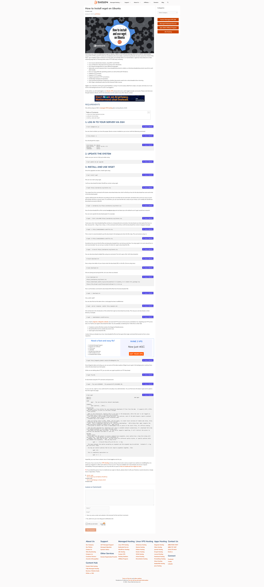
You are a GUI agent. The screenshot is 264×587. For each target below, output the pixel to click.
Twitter (170, 561)
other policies (138, 578)
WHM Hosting (140, 554)
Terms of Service (127, 578)
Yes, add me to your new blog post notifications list (99, 518)
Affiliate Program (123, 559)
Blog (163, 2)
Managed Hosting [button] (115, 2)
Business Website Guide (92, 571)
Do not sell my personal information (138, 580)
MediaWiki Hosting (159, 563)
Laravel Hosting (158, 554)
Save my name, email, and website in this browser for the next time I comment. (107, 515)
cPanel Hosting (140, 556)
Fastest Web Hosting (92, 566)
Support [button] (127, 2)
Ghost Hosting (158, 561)
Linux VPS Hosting (123, 544)
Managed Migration (106, 547)
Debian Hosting (140, 549)
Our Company (90, 544)
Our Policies (89, 547)
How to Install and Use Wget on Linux (130, 466)
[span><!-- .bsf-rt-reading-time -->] (120, 101)
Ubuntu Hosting (140, 547)
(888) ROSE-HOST (173, 544)
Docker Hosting (140, 552)
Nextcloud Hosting (159, 556)
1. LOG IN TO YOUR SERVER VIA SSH (95, 114)
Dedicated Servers (123, 547)
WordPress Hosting (123, 549)
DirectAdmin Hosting (141, 559)
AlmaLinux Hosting (141, 544)
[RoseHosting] (101, 2)
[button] (168, 2)
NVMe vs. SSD (90, 573)
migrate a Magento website (100, 321)
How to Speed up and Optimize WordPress (97, 476)
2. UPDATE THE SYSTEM (92, 116)
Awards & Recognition (92, 559)
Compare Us (89, 554)
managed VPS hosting (106, 108)
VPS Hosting (105, 463)
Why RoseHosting (91, 552)
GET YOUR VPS (136, 354)
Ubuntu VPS (109, 91)
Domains (156, 2)
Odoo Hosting (158, 547)
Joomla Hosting (158, 549)
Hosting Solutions (123, 556)
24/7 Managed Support (107, 544)
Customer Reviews (91, 556)
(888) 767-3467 (172, 547)
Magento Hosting (159, 544)
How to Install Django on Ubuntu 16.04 (96, 480)
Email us (170, 552)
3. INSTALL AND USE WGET (93, 118)
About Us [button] (136, 2)
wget (92, 475)
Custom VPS (121, 554)
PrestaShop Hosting (159, 559)
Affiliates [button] (146, 2)
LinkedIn (170, 564)
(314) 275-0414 (172, 549)
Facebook (170, 559)
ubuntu (88, 475)
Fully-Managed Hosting (92, 568)
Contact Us (89, 549)
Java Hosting (157, 566)
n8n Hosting (121, 552)
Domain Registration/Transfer (109, 557)
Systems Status (105, 549)
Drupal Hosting (158, 552)
